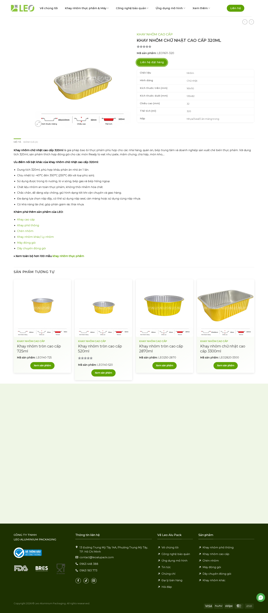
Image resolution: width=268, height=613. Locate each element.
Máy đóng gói (26, 242)
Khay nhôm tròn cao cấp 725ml (39, 348)
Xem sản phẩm (42, 365)
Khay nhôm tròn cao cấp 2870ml (161, 348)
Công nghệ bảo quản (131, 8)
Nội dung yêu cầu (156, 459)
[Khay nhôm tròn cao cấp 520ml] (103, 308)
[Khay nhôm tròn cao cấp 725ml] (42, 308)
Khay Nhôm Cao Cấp (155, 34)
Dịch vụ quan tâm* (157, 444)
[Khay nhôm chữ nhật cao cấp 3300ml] (225, 308)
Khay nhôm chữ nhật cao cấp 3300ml (222, 348)
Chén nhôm (25, 231)
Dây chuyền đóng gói (31, 248)
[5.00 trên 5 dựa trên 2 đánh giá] (195, 46)
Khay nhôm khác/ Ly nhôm (35, 237)
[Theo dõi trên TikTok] (86, 580)
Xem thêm (200, 8)
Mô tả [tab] (17, 142)
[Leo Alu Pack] (22, 8)
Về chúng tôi (49, 8)
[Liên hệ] (261, 597)
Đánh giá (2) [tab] (31, 142)
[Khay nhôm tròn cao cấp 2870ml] (164, 308)
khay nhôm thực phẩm (68, 256)
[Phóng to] (38, 123)
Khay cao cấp (26, 219)
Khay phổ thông (28, 225)
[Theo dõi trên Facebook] (78, 580)
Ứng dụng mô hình (169, 8)
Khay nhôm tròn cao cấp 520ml (100, 348)
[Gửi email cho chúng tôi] (94, 580)
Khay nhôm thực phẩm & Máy (85, 8)
